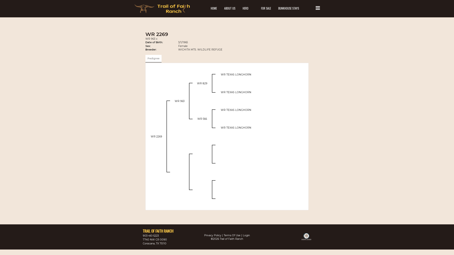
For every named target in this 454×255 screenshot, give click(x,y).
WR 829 (202, 83)
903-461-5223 (151, 235)
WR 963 (150, 38)
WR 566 (202, 118)
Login (246, 235)
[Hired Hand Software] (306, 238)
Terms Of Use (232, 235)
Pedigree (153, 58)
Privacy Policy (212, 235)
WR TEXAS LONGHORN (236, 74)
